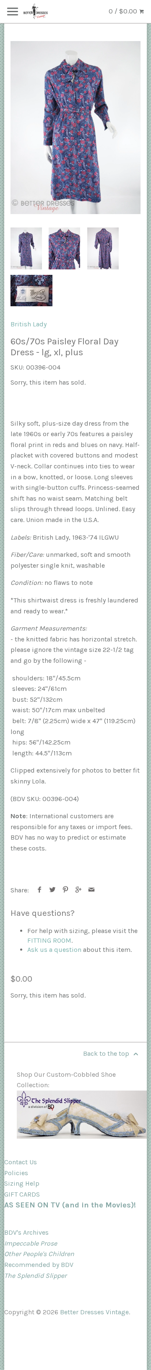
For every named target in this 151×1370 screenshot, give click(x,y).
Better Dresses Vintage (94, 1312)
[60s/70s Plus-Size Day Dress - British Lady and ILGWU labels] (31, 290)
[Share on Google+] (78, 890)
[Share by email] (91, 890)
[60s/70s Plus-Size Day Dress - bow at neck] (75, 127)
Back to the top (107, 1053)
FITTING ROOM (49, 940)
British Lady (28, 324)
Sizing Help (21, 1183)
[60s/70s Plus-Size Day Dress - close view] (64, 248)
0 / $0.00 (124, 11)
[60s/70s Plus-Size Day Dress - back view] (103, 248)
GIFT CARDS (22, 1194)
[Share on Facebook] (39, 890)
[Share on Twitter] (52, 890)
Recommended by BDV (38, 1265)
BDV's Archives (26, 1232)
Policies (16, 1173)
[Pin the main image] (65, 890)
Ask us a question (54, 950)
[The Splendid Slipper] (82, 1136)
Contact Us (20, 1162)
